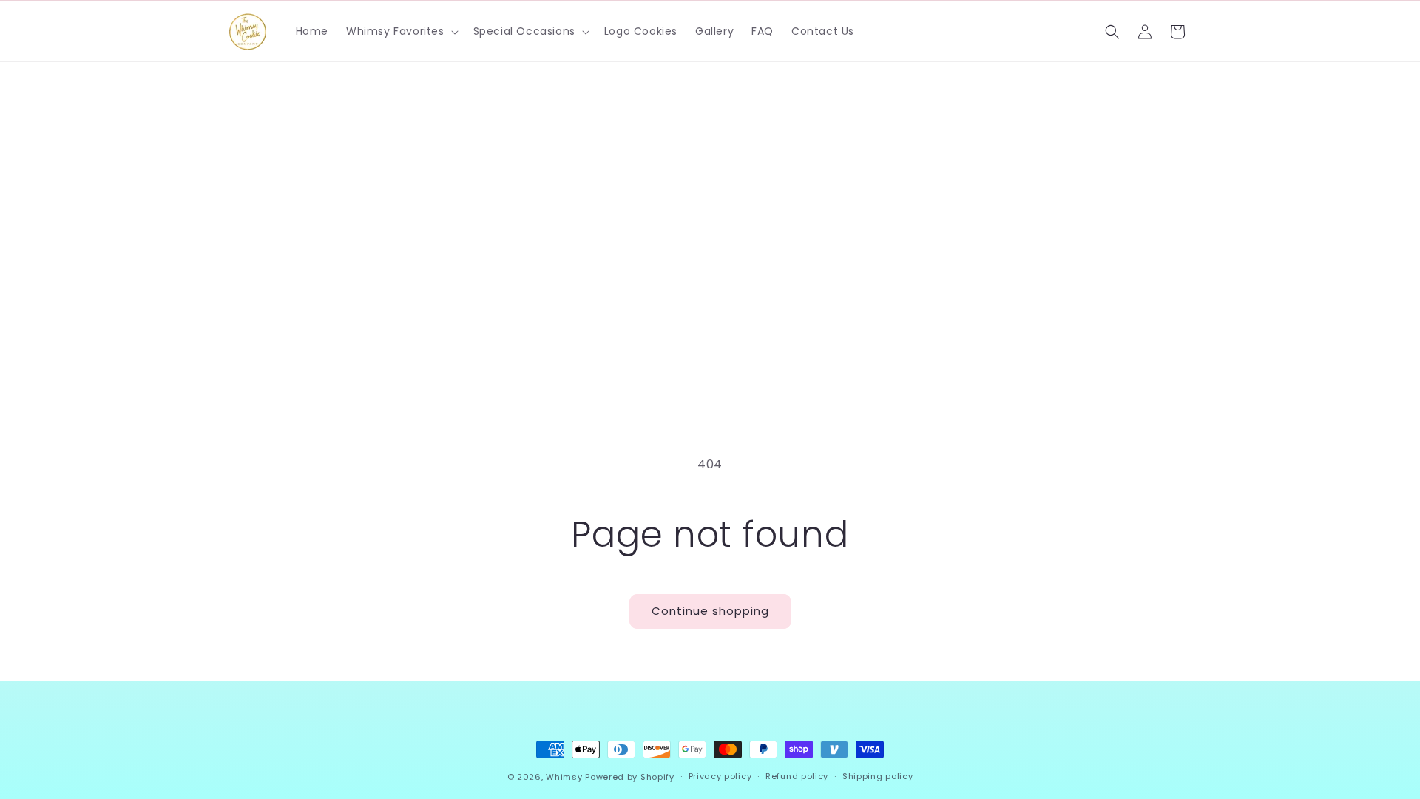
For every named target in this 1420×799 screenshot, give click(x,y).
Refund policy (796, 776)
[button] (400, 31)
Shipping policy (877, 776)
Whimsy (564, 777)
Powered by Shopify (629, 777)
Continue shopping (710, 610)
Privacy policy (720, 776)
